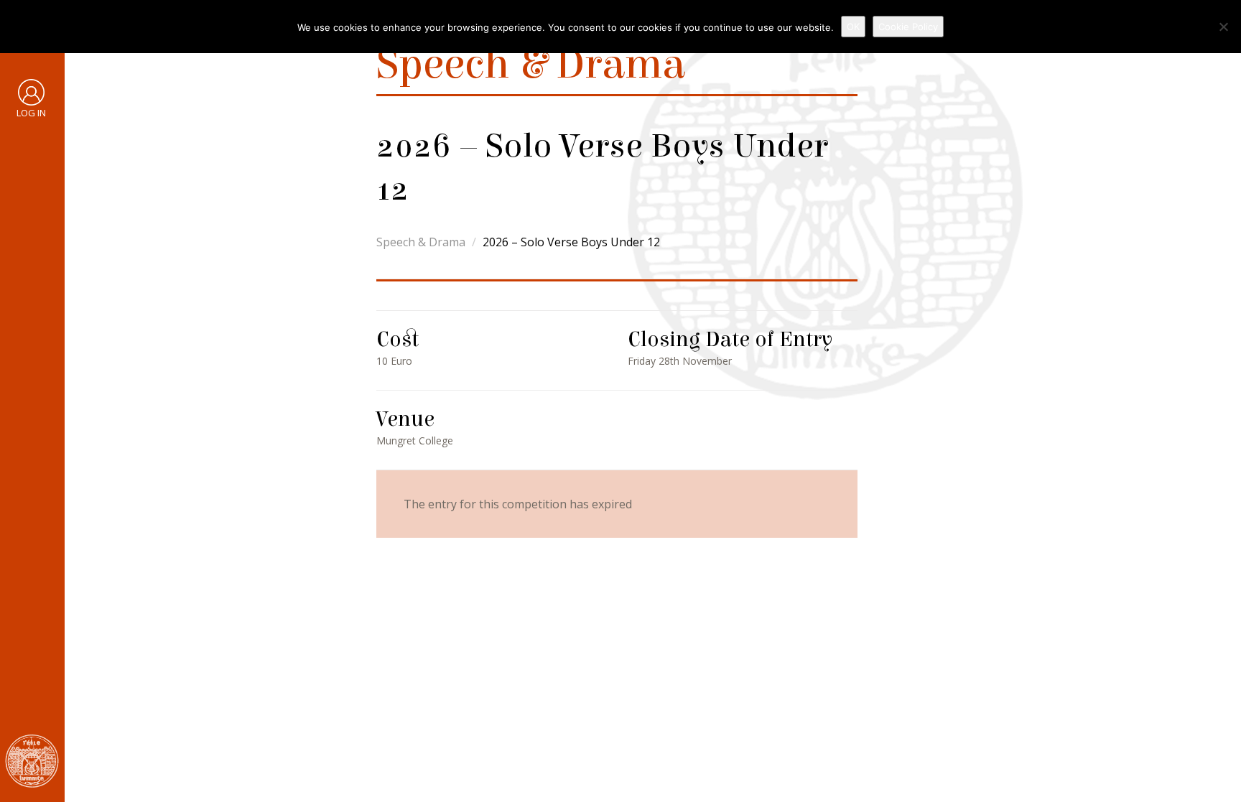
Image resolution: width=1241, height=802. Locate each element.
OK (853, 26)
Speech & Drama (420, 242)
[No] (1223, 26)
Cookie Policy (908, 26)
